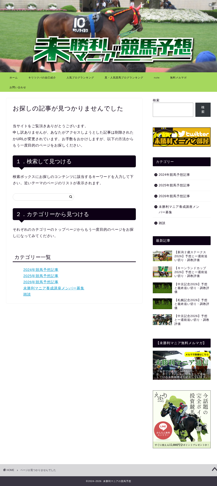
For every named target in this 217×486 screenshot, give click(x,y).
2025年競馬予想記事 (40, 276)
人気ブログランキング (80, 77)
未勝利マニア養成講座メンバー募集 (53, 288)
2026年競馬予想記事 (40, 282)
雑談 (27, 294)
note (157, 77)
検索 (156, 100)
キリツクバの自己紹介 (42, 77)
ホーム (14, 77)
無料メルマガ (178, 77)
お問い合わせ (18, 87)
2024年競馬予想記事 (40, 270)
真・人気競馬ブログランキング (124, 77)
